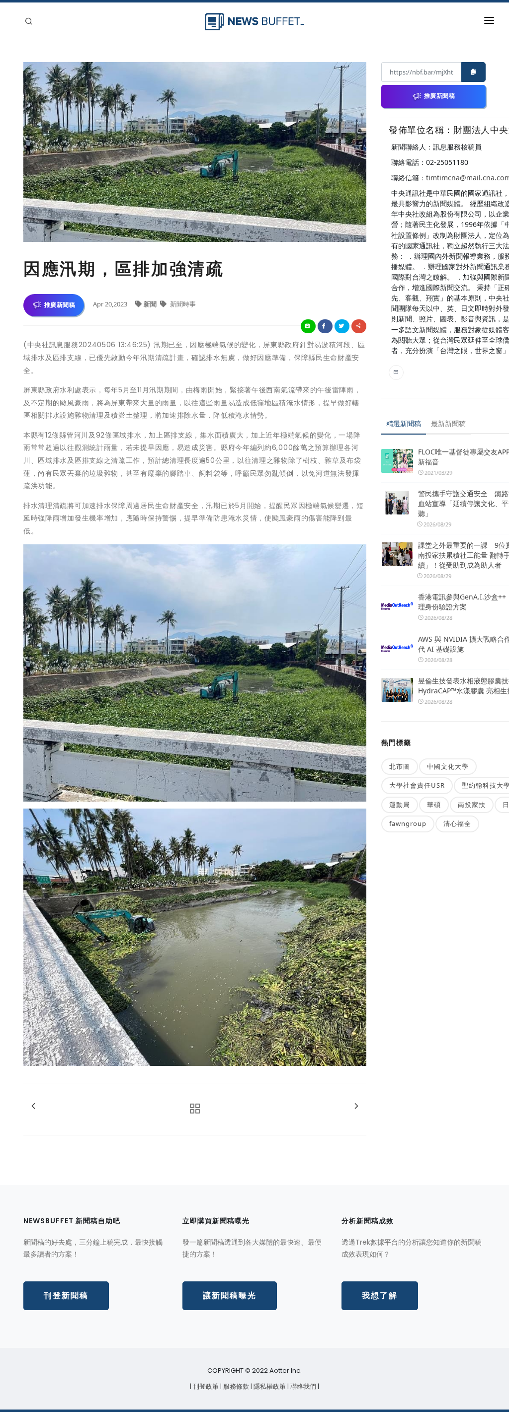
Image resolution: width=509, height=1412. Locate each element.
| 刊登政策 (205, 1386)
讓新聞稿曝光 (229, 1295)
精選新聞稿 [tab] (403, 423)
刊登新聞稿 (66, 1295)
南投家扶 (472, 804)
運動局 (399, 804)
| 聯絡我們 (302, 1386)
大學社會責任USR (417, 785)
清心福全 (457, 823)
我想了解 (380, 1295)
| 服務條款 (235, 1386)
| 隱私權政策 (269, 1386)
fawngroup (407, 823)
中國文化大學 (448, 766)
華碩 (434, 804)
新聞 (151, 303)
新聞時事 (182, 303)
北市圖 (399, 766)
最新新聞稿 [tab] (448, 423)
